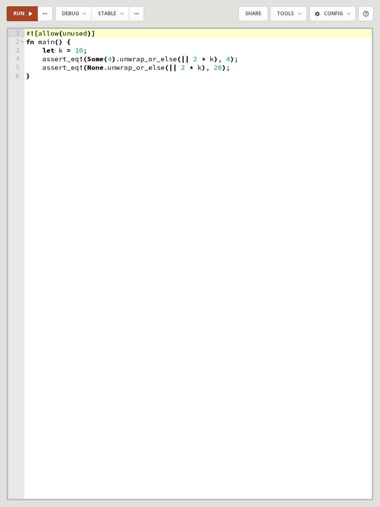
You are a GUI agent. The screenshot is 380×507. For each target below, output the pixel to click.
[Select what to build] (45, 14)
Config (333, 13)
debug (70, 13)
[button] (22, 41)
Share (253, 13)
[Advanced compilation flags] (136, 14)
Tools (285, 13)
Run (18, 13)
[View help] (366, 14)
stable (107, 13)
